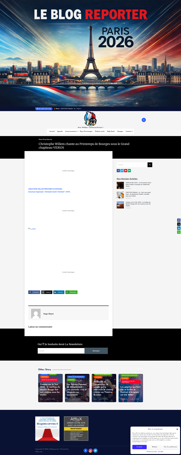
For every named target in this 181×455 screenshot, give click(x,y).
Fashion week (99, 131)
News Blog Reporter (45, 139)
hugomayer (40, 192)
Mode (137, 374)
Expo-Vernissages (86, 131)
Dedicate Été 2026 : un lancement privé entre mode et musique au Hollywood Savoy (138, 184)
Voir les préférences (170, 447)
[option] (50, 388)
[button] (177, 429)
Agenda (60, 131)
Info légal (160, 451)
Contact (128, 131)
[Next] (141, 369)
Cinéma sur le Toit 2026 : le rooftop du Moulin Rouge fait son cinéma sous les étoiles (138, 204)
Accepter (139, 447)
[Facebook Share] (179, 220)
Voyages (120, 131)
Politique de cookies (151, 451)
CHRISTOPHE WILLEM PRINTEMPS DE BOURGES (45, 189)
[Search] (150, 164)
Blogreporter (97, 399)
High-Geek (111, 131)
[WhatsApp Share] (179, 232)
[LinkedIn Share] (179, 228)
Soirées (125, 380)
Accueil (52, 131)
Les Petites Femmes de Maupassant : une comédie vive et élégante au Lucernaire (50, 389)
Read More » (129, 188)
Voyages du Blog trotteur (101, 382)
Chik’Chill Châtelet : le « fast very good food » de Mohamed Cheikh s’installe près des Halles (138, 194)
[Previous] (138, 369)
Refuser (154, 447)
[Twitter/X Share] (179, 224)
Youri (41, 399)
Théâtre (45, 380)
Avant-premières (71, 131)
